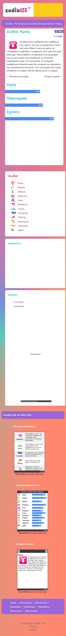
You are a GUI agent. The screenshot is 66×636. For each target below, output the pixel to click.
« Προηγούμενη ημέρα (18, 76)
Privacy (33, 626)
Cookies (33, 630)
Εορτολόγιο (35, 354)
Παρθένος (22, 204)
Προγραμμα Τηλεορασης (29, 401)
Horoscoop (41, 603)
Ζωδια (43, 472)
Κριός (21, 183)
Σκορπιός (23, 213)
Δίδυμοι (21, 191)
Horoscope (26, 603)
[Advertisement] (36, 265)
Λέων (20, 200)
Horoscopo (31, 611)
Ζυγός (21, 209)
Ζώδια (9, 24)
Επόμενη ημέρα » (53, 76)
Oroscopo (29, 607)
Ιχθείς (21, 230)
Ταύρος (21, 187)
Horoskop (15, 607)
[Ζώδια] (18, 10)
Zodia (13, 603)
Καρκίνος (22, 196)
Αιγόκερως (23, 221)
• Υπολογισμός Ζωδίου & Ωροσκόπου (33, 24)
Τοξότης (22, 217)
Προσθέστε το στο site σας (29, 474)
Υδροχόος (23, 226)
